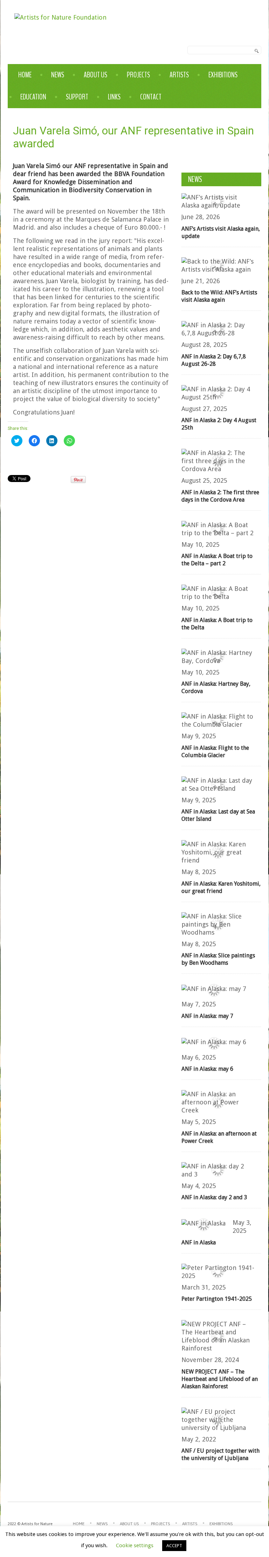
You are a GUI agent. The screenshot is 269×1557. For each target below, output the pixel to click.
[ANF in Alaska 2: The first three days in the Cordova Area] (217, 461)
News (57, 75)
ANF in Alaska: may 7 (207, 1016)
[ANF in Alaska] (203, 1223)
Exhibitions (222, 75)
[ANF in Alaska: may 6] (213, 1041)
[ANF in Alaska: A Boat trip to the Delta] (217, 593)
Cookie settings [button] (134, 1545)
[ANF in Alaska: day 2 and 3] (217, 1170)
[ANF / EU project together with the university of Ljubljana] (217, 1420)
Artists (179, 75)
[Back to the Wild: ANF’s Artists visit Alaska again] (217, 265)
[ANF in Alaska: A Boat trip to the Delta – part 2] (217, 529)
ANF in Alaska (198, 1242)
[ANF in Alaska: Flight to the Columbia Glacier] (217, 720)
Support (77, 97)
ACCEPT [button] (174, 1545)
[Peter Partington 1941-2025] (217, 1272)
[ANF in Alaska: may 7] (213, 988)
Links (114, 97)
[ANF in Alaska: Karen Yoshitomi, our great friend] (217, 852)
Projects (138, 75)
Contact (150, 97)
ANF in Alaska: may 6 (207, 1069)
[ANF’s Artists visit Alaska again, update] (217, 201)
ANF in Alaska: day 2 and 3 (214, 1197)
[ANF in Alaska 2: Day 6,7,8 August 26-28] (217, 329)
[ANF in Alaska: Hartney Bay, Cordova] (217, 657)
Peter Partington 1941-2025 (216, 1299)
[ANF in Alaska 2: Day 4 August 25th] (217, 393)
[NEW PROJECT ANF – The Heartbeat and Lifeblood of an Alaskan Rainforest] (217, 1336)
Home (25, 75)
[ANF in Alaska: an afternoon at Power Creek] (217, 1102)
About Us (95, 75)
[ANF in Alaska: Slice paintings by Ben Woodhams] (217, 924)
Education (33, 97)
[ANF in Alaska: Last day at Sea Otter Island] (217, 784)
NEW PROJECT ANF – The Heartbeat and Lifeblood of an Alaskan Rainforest (219, 1379)
